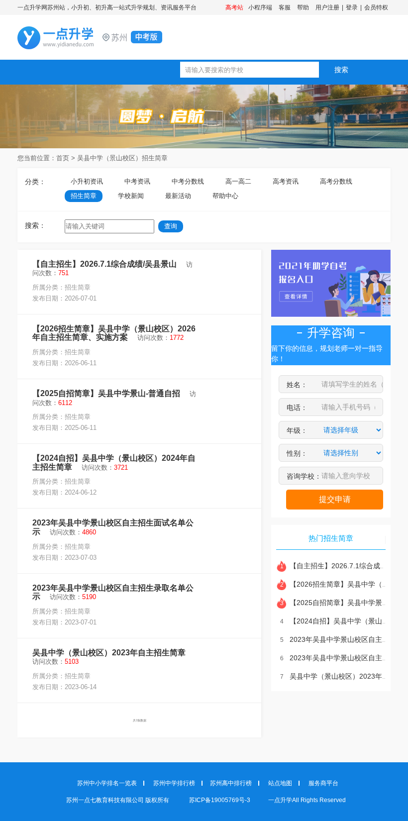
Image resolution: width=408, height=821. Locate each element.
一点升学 (107, 38)
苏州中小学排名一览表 (107, 783)
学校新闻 (131, 196)
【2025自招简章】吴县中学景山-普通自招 (106, 393)
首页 (62, 158)
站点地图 (280, 783)
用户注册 (327, 7)
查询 (170, 226)
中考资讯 (137, 181)
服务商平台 (323, 783)
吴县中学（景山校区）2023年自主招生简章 (109, 652)
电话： (297, 407)
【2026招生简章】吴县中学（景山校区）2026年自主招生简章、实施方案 (114, 333)
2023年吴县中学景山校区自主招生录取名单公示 (113, 592)
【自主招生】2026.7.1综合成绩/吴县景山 (104, 264)
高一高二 (238, 181)
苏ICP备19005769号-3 (220, 800)
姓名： (297, 385)
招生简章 (84, 196)
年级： (297, 430)
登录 (352, 7)
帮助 (303, 7)
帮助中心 (225, 196)
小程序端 (260, 7)
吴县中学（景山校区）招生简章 (122, 158)
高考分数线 (336, 181)
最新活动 (178, 196)
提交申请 (335, 499)
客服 (285, 7)
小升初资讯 (87, 181)
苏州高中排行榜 (231, 783)
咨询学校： (304, 476)
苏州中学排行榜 (174, 783)
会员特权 (376, 7)
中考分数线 (188, 181)
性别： (297, 453)
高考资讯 (286, 181)
